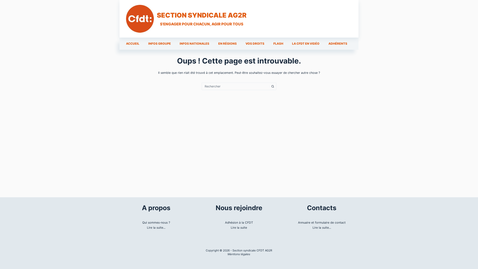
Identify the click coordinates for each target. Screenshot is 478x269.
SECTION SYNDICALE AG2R (201, 15)
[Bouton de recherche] (272, 86)
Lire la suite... (156, 227)
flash (278, 43)
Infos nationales (194, 43)
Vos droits (255, 43)
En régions (227, 43)
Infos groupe (159, 43)
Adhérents (337, 43)
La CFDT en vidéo (305, 43)
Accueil (132, 43)
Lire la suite (239, 227)
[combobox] (235, 86)
